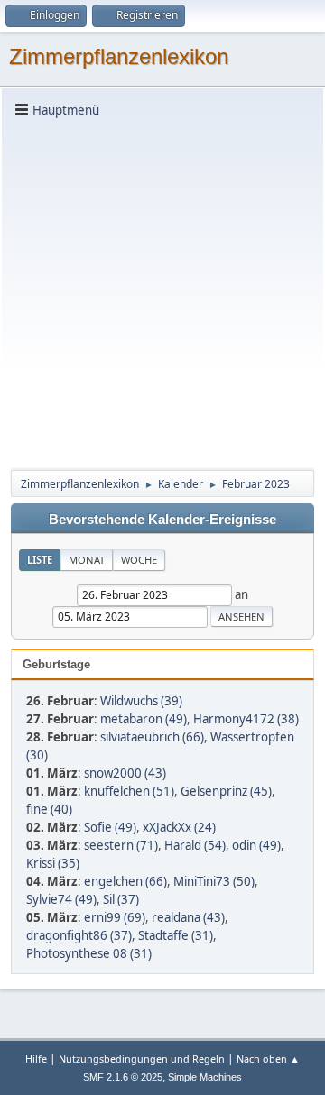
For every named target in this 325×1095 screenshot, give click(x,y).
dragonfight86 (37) (79, 935)
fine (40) (49, 809)
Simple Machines (205, 1077)
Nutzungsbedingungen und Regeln (142, 1058)
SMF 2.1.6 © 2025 (122, 1077)
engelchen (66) (125, 881)
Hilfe (36, 1058)
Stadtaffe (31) (175, 935)
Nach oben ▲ (268, 1058)
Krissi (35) (52, 863)
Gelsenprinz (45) (226, 791)
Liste (39, 559)
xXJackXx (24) (179, 827)
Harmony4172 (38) (246, 719)
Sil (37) (121, 899)
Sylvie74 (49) (61, 899)
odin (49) (256, 845)
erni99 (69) (114, 917)
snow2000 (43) (125, 773)
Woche (139, 559)
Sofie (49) (110, 827)
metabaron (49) (143, 719)
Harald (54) (195, 845)
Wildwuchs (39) (141, 701)
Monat (87, 559)
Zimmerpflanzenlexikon (118, 56)
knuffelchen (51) (129, 791)
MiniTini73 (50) (214, 881)
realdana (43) (188, 917)
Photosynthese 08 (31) (89, 953)
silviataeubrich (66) (152, 737)
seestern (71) (121, 845)
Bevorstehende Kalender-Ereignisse (162, 519)
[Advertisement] (162, 292)
